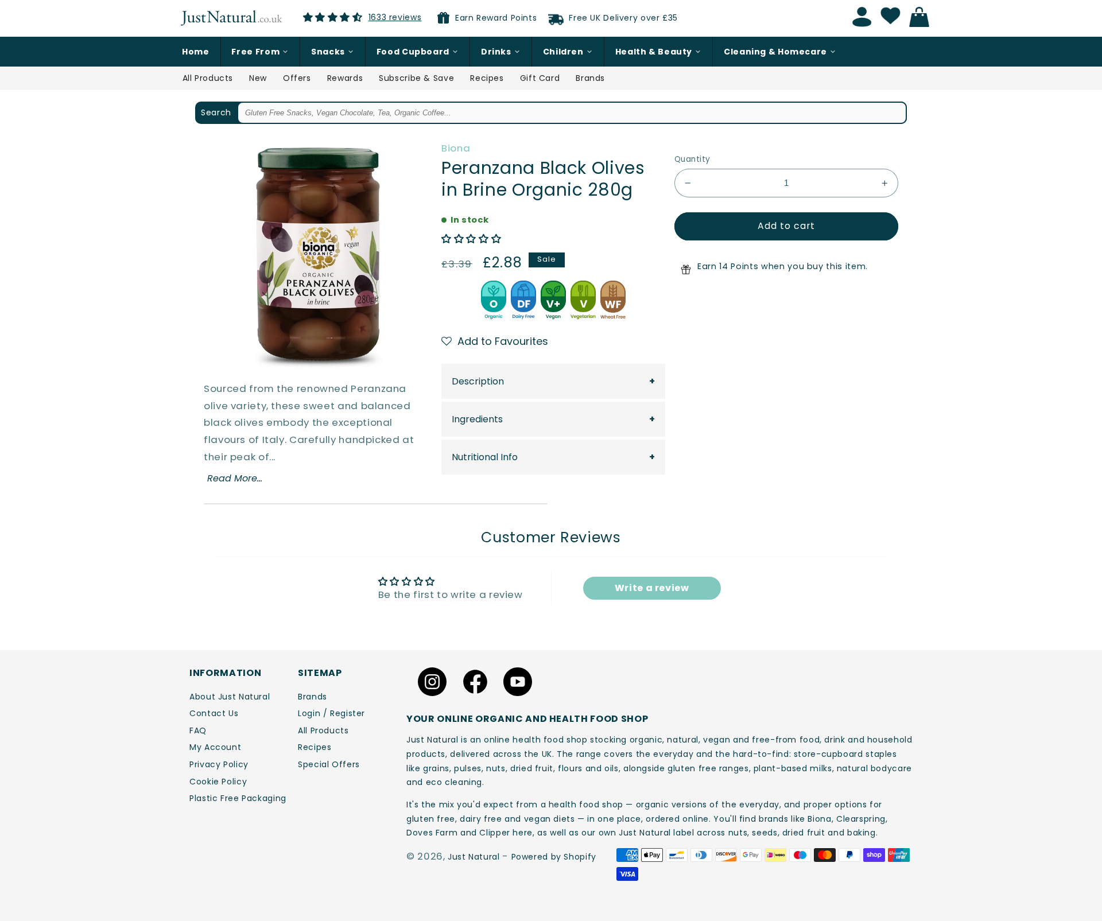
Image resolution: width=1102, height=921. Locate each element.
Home (195, 51)
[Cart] (922, 17)
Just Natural (474, 856)
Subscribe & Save (416, 78)
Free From (255, 51)
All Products (208, 78)
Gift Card (540, 78)
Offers (297, 78)
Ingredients (477, 419)
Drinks (496, 51)
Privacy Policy (219, 764)
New (258, 78)
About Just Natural (229, 696)
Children (563, 51)
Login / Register (331, 713)
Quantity (692, 159)
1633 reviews (395, 17)
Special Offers (329, 764)
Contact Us (213, 713)
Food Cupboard (413, 51)
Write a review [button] (652, 587)
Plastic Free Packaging (237, 798)
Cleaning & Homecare (775, 51)
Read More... (234, 478)
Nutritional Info (485, 457)
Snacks (328, 51)
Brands (590, 78)
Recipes (486, 78)
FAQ (198, 730)
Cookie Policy (218, 781)
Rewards (345, 78)
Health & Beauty (653, 51)
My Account (215, 747)
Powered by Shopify (553, 856)
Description (478, 381)
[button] (471, 239)
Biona (455, 148)
